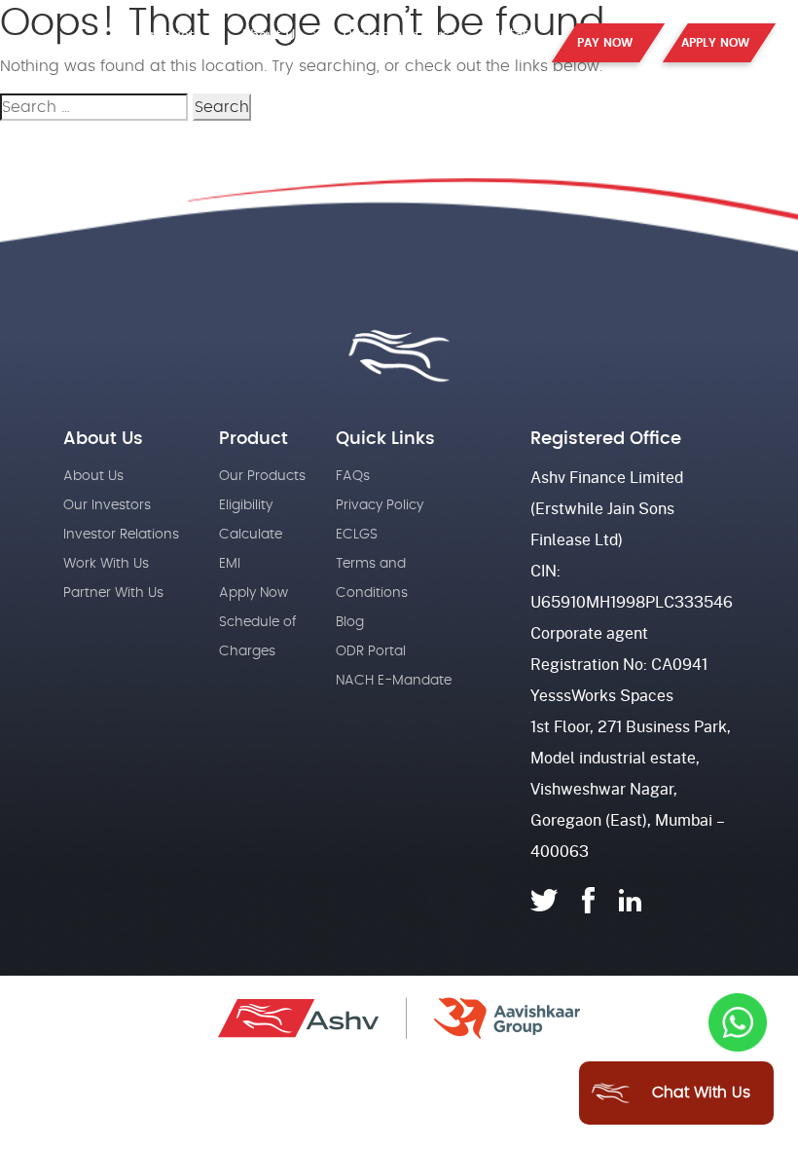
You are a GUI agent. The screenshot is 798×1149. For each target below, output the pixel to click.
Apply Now (253, 593)
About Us (271, 34)
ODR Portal (371, 651)
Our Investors (107, 505)
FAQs (353, 476)
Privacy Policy (379, 505)
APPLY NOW (715, 43)
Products (173, 34)
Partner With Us (113, 593)
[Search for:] (94, 109)
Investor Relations (121, 534)
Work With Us (106, 564)
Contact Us (509, 40)
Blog (350, 622)
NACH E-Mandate (394, 680)
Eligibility (245, 505)
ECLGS (357, 534)
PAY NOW (605, 43)
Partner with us (396, 34)
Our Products (262, 476)
